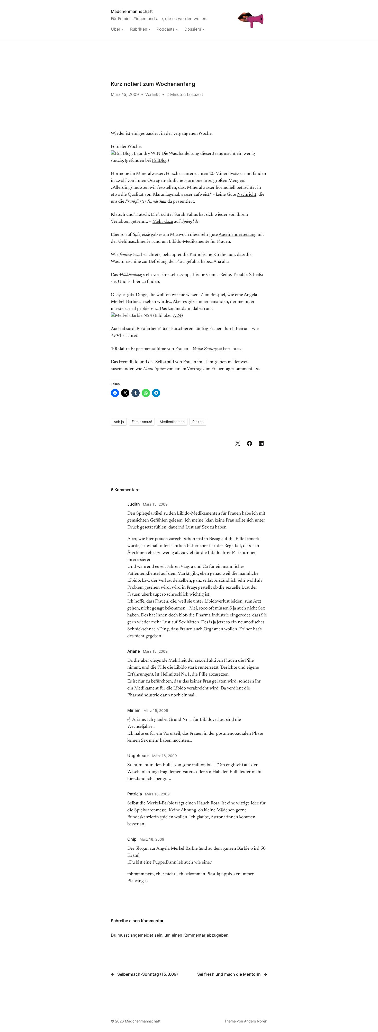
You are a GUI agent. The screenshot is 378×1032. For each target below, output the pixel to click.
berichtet (128, 336)
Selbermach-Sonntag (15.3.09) (147, 974)
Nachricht (246, 194)
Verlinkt (152, 94)
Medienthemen (172, 421)
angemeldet (141, 935)
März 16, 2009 (164, 755)
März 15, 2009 (155, 504)
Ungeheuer (138, 755)
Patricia (134, 793)
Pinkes (197, 421)
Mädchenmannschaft (132, 11)
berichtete (150, 255)
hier (137, 282)
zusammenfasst (245, 369)
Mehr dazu (162, 221)
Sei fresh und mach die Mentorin (229, 974)
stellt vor (151, 275)
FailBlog (160, 160)
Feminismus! (142, 421)
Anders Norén (255, 1021)
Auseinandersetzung (238, 234)
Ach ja (119, 421)
